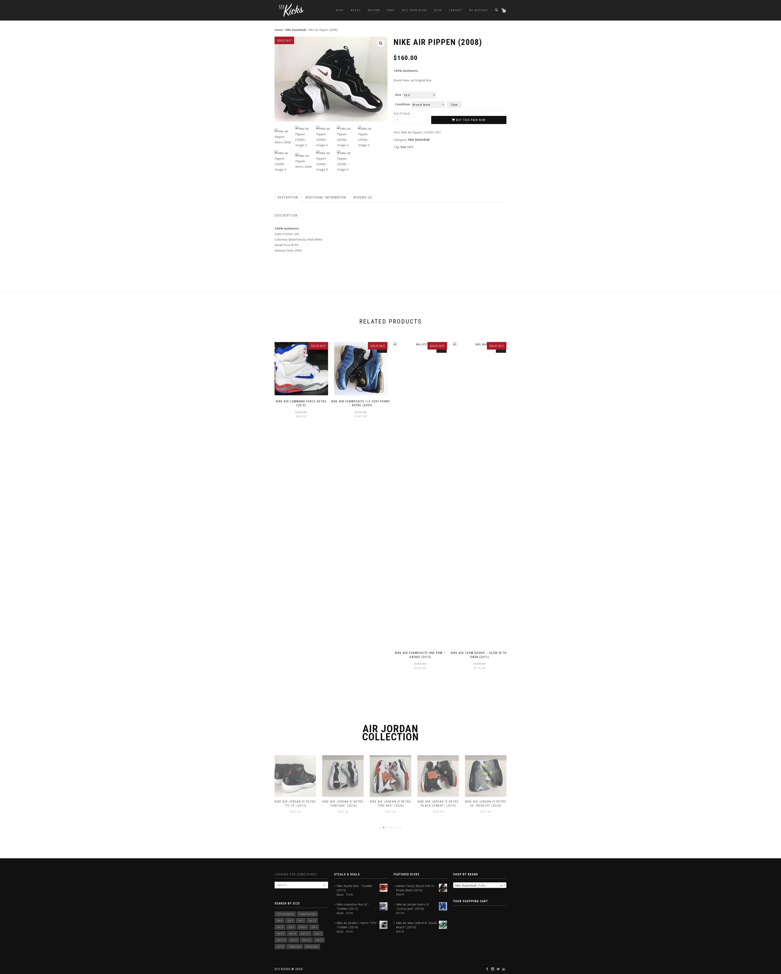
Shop (340, 10)
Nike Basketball (295, 30)
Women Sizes (312, 946)
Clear (454, 105)
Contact (455, 10)
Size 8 (291, 927)
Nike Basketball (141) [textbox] (478, 885)
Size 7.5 (312, 920)
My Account (478, 10)
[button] (380, 43)
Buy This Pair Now (471, 120)
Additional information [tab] (325, 197)
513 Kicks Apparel (285, 914)
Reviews (374, 10)
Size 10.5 (406, 147)
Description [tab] (288, 197)
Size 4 (279, 920)
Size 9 (314, 927)
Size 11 (318, 933)
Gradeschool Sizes (307, 914)
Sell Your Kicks (414, 10)
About (355, 10)
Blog (438, 10)
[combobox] (480, 885)
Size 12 (294, 940)
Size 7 (300, 920)
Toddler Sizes (295, 946)
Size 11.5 (281, 940)
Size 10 (292, 933)
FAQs (391, 10)
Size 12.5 (306, 940)
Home (279, 30)
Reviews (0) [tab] (362, 197)
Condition (402, 104)
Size (398, 94)
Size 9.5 (280, 933)
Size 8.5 (302, 927)
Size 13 (319, 940)
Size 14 (280, 946)
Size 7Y (280, 927)
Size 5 (290, 920)
